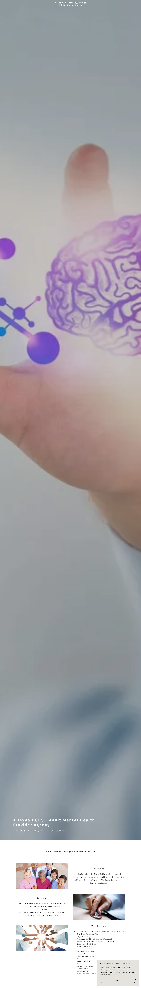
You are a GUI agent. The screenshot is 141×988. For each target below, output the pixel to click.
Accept (117, 980)
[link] (70, 8)
